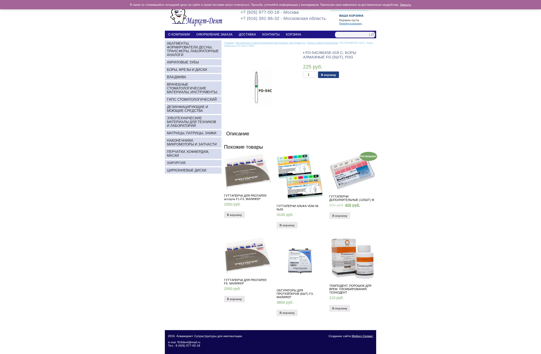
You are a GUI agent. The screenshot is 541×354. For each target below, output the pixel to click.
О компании (179, 34)
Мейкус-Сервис (362, 336)
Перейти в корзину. (350, 23)
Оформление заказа (214, 34)
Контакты (271, 34)
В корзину (328, 75)
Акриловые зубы (183, 62)
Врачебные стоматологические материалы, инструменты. (271, 42)
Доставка (247, 34)
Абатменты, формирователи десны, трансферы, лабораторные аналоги (193, 49)
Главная (229, 42)
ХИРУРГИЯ (176, 163)
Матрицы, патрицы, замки (191, 133)
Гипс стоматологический (192, 99)
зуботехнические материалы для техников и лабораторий (191, 122)
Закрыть (405, 4)
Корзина (293, 34)
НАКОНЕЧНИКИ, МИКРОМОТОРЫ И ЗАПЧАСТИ (192, 142)
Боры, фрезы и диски (187, 69)
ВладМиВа (176, 77)
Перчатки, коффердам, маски (188, 153)
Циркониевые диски (186, 170)
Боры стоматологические (323, 42)
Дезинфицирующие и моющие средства (187, 109)
